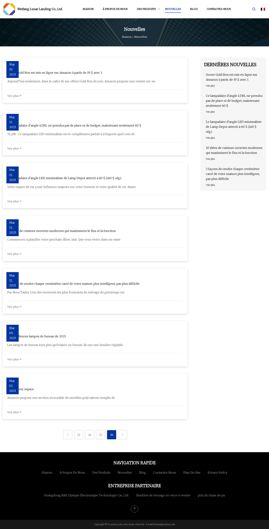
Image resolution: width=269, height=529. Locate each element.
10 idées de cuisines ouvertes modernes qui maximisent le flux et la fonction (61, 231)
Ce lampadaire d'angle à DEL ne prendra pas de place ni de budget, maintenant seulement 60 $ (74, 125)
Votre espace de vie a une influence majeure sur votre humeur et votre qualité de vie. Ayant (71, 187)
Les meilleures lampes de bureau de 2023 (36, 336)
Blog (194, 9)
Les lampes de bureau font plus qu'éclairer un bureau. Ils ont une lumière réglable (65, 345)
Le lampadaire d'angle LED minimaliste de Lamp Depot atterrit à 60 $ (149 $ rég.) (64, 178)
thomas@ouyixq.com (164, 524)
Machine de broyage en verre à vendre (163, 495)
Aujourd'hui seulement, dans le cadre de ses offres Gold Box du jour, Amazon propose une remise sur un (81, 81)
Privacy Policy (217, 472)
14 (89, 435)
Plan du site (191, 472)
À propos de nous (115, 9)
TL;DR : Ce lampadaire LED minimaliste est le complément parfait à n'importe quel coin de (71, 134)
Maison (88, 9)
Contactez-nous (219, 9)
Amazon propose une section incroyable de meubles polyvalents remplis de (61, 398)
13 (78, 435)
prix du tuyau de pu (211, 495)
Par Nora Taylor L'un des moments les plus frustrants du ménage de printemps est (65, 292)
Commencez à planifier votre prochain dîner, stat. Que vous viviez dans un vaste (63, 239)
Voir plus (13, 96)
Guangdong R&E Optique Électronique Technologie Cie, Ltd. (86, 495)
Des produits (146, 9)
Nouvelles (173, 9)
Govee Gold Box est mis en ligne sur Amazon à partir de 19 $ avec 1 (54, 72)
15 (100, 435)
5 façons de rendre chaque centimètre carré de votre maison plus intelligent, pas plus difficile (73, 283)
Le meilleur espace (20, 389)
